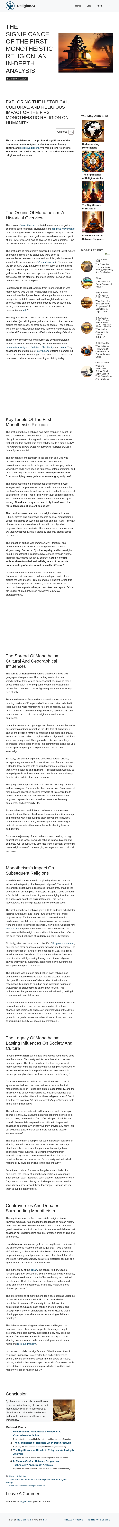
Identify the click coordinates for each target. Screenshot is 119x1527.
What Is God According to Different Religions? (101, 333)
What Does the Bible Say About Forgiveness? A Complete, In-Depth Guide (102, 306)
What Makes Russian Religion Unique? (27, 1486)
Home (78, 5)
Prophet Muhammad (63, 943)
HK (45, 1520)
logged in (25, 1501)
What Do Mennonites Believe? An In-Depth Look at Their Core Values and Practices (103, 372)
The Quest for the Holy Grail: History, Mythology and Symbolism (104, 268)
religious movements (63, 228)
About (99, 5)
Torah (34, 1270)
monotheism (28, 225)
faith (24, 310)
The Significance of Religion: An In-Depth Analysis (42, 1442)
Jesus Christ (13, 928)
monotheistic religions (17, 347)
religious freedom (26, 1344)
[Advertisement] (40, 188)
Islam (63, 347)
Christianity (48, 347)
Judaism (35, 347)
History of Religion (16, 79)
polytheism (43, 351)
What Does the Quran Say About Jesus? (103, 284)
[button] (109, 5)
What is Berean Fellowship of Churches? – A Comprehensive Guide (103, 351)
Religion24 (26, 6)
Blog (89, 5)
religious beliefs (29, 147)
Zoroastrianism (46, 262)
